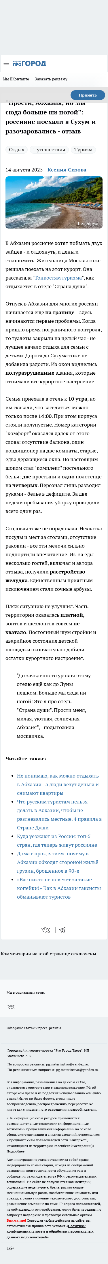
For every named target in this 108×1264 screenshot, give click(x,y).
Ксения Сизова (67, 169)
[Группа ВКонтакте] (11, 1007)
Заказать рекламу (51, 79)
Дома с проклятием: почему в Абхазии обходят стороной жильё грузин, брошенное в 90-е (57, 862)
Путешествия (49, 149)
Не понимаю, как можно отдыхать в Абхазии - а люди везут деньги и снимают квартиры (58, 784)
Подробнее (15, 1151)
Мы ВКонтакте (16, 79)
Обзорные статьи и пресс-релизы (34, 1028)
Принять (88, 95)
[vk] (46, 930)
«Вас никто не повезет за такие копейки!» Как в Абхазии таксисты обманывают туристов (59, 888)
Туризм (83, 149)
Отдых (16, 149)
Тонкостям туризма (58, 277)
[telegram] (64, 930)
